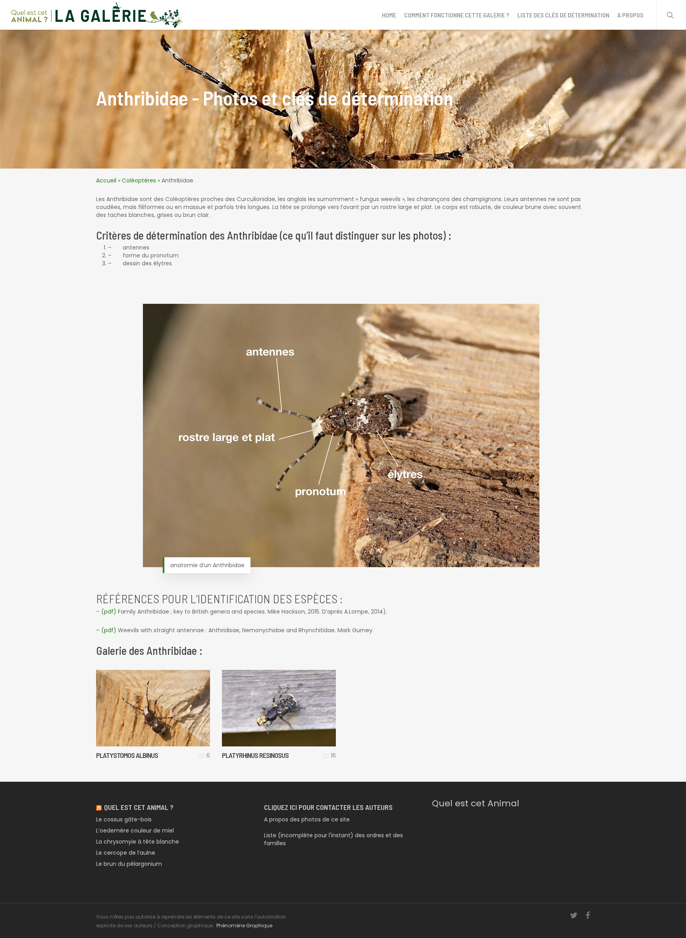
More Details (172, 700)
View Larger (133, 700)
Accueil (106, 180)
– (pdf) (106, 630)
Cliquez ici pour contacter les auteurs (328, 807)
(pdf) (108, 612)
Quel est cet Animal (475, 803)
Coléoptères (139, 180)
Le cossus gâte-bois (124, 819)
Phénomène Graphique (244, 925)
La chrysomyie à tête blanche (137, 842)
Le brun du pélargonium (129, 864)
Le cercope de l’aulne (125, 853)
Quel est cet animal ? (138, 807)
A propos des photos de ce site (307, 819)
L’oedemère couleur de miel (135, 830)
